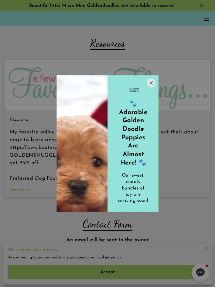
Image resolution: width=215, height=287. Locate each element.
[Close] (151, 82)
